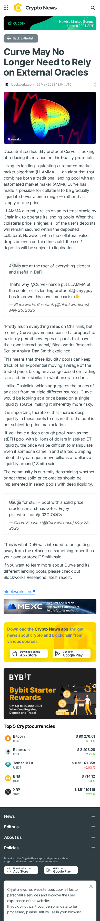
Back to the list (23, 38)
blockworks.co (17, 591)
